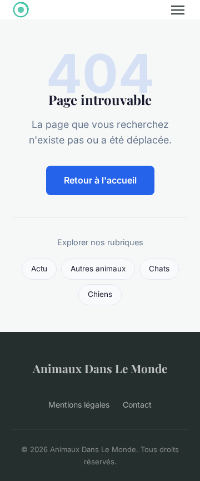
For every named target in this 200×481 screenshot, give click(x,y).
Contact (137, 404)
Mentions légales (78, 404)
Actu (39, 268)
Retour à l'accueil (100, 180)
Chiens (100, 294)
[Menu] (178, 10)
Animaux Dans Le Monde (100, 368)
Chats (159, 268)
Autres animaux (98, 268)
